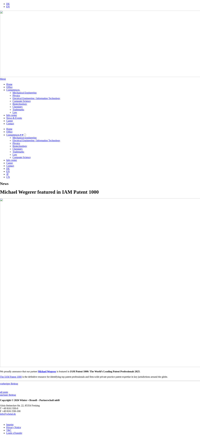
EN (8, 6)
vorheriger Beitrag (9, 383)
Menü (3, 79)
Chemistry (17, 106)
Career (9, 120)
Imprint (9, 424)
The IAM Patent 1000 (11, 376)
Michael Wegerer (47, 371)
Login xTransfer (14, 433)
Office (9, 87)
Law (14, 112)
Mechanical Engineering (24, 92)
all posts (4, 392)
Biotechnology (19, 104)
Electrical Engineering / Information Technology (36, 98)
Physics (16, 95)
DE (8, 3)
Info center (11, 115)
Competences (13, 90)
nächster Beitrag (8, 395)
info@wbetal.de (8, 414)
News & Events (14, 118)
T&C (8, 430)
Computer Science (21, 101)
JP (7, 174)
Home (9, 84)
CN (8, 177)
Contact (10, 123)
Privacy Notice (13, 427)
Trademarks (18, 109)
